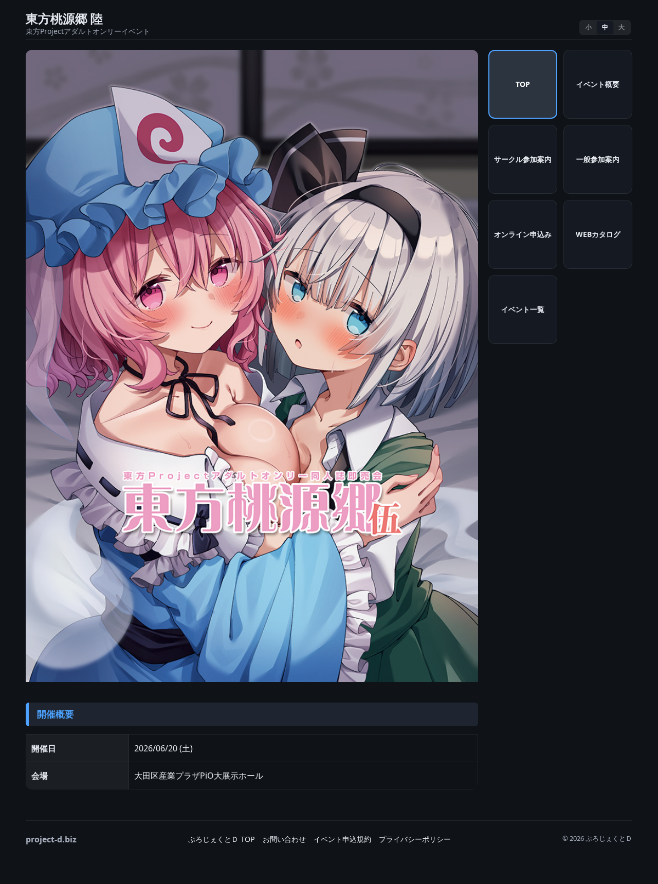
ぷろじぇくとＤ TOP (221, 839)
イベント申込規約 (342, 839)
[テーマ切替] (566, 28)
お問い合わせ (284, 839)
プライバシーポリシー (415, 839)
